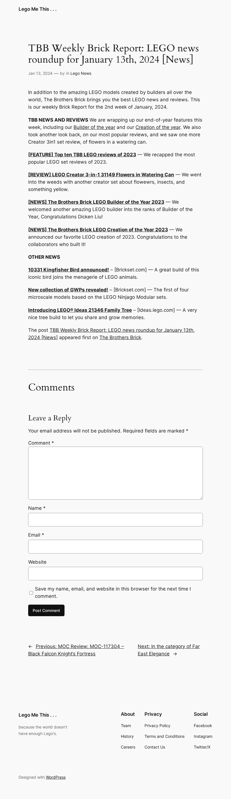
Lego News (80, 73)
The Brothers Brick (120, 337)
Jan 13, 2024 (40, 73)
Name (37, 508)
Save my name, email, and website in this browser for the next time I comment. (113, 592)
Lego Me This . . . (38, 9)
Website (37, 562)
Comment (41, 443)
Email (36, 535)
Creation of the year (158, 127)
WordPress (56, 777)
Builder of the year (94, 127)
